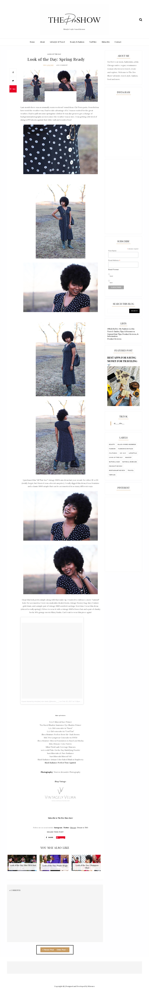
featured (113, 453)
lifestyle (133, 453)
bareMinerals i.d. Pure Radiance (60, 753)
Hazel (71, 741)
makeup (128, 457)
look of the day (54, 54)
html (111, 276)
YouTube (93, 42)
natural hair (114, 462)
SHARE (50, 837)
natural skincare (129, 462)
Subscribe (106, 42)
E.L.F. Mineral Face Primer (60, 722)
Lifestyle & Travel (57, 42)
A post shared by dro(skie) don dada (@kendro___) (40, 701)
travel (131, 470)
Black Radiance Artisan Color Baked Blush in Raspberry (60, 759)
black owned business (127, 444)
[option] (23, 864)
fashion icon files (125, 449)
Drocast (73, 828)
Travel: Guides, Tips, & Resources (121, 331)
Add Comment (62, 65)
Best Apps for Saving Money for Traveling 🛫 (122, 361)
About (42, 42)
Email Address (114, 260)
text (111, 283)
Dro (44, 65)
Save (14, 89)
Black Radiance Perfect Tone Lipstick (60, 763)
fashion (112, 449)
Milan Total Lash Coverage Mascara (60, 747)
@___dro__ (119, 423)
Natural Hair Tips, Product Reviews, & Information (122, 335)
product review (115, 466)
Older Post (61, 950)
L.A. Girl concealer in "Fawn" (61, 728)
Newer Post (49, 950)
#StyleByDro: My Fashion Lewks (120, 329)
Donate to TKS (82, 828)
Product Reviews (114, 339)
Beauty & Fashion (77, 42)
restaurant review (117, 470)
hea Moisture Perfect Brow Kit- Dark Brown (61, 734)
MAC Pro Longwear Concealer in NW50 (60, 738)
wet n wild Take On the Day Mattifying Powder (60, 750)
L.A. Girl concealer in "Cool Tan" (60, 731)
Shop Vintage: (60, 781)
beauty (112, 444)
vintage (112, 475)
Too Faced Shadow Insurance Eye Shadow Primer (60, 725)
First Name (112, 251)
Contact (118, 42)
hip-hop (123, 453)
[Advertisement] (123, 196)
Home (32, 42)
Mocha (80, 741)
